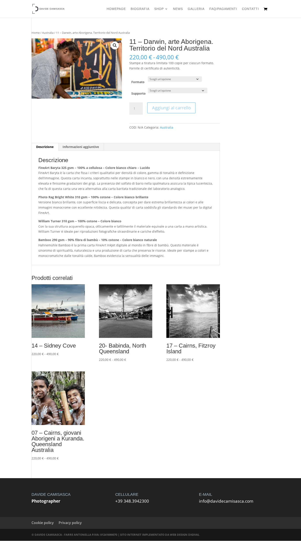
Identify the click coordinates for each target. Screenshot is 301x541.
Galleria (196, 9)
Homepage (116, 9)
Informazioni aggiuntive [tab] (81, 147)
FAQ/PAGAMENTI (223, 9)
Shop (159, 9)
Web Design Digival (184, 535)
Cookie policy (43, 522)
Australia (48, 33)
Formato (138, 82)
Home (36, 33)
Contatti (250, 9)
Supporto (138, 93)
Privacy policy (70, 522)
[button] (115, 45)
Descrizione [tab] (45, 147)
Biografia (140, 9)
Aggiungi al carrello (171, 108)
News (178, 9)
